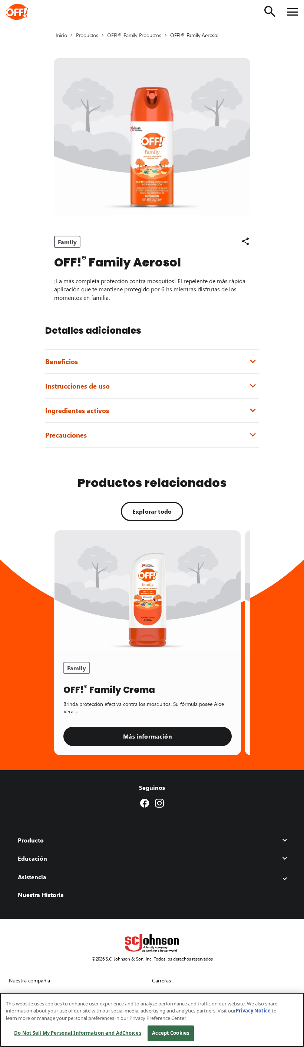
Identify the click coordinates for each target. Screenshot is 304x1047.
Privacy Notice (253, 1010)
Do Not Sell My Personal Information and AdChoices (77, 1033)
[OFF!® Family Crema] (147, 591)
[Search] (269, 11)
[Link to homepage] (27, 12)
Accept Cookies (170, 1033)
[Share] (245, 241)
